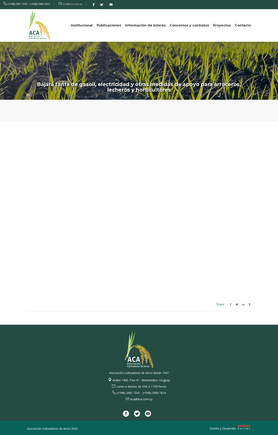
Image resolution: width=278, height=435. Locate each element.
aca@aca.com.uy (72, 4)
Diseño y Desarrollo (223, 428)
